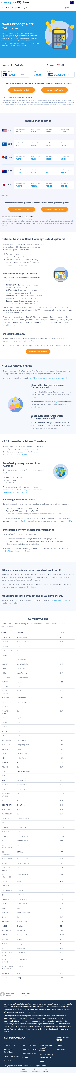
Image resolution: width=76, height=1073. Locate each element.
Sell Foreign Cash (35, 129)
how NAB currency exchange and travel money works (48, 378)
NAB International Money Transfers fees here (22, 551)
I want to (5, 65)
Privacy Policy (9, 1045)
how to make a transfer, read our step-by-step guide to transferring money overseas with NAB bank (22, 489)
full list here (10, 325)
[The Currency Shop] (15, 2)
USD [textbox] (63, 65)
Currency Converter (29, 1049)
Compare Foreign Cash (21, 90)
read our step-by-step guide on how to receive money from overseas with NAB (43, 521)
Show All (4, 196)
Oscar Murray (11, 993)
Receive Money (65, 129)
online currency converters (18, 341)
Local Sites (61, 1049)
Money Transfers (23, 1071)
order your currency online (52, 402)
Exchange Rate (10, 8)
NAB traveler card (60, 600)
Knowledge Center (28, 1053)
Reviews (24, 1058)
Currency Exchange (35, 1071)
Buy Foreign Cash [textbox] (18, 65)
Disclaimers (71, 8)
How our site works (11, 1056)
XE (27, 587)
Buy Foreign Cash (20, 129)
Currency (50, 65)
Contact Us (61, 1045)
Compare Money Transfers (54, 90)
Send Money (49, 129)
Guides (41, 1061)
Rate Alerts (45, 1071)
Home (3, 8)
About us (7, 1060)
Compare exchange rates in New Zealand (46, 1048)
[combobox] (20, 65)
